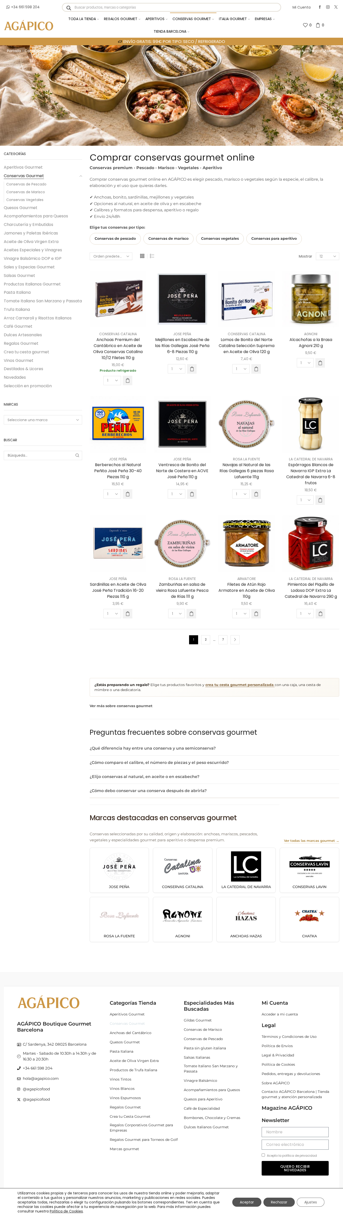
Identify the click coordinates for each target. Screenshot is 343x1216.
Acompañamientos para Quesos (36, 216)
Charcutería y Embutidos (28, 224)
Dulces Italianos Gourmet (206, 1127)
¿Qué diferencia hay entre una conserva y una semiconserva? (153, 748)
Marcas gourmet (124, 1149)
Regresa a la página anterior (311, 50)
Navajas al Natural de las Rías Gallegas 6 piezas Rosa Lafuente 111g (246, 471)
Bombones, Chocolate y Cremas (212, 1117)
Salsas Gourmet (19, 275)
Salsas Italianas (197, 1057)
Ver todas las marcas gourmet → (311, 841)
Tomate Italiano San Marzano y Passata (43, 301)
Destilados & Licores (23, 369)
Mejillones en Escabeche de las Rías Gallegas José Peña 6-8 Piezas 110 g (182, 346)
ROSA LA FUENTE (246, 459)
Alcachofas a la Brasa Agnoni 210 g (311, 343)
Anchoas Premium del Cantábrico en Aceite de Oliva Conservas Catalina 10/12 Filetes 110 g (118, 349)
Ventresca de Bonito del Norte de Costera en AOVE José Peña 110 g (182, 471)
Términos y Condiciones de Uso (289, 1036)
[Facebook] (320, 7)
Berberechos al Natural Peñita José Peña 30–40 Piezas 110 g (118, 471)
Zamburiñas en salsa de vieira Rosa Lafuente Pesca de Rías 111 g (182, 590)
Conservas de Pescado (26, 184)
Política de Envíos (277, 1046)
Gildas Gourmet (198, 1020)
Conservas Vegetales (24, 199)
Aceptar (247, 1202)
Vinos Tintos (120, 1079)
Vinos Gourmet (18, 360)
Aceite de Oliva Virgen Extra (31, 242)
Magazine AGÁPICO (287, 1108)
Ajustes (310, 1202)
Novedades (15, 377)
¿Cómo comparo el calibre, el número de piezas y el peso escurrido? (159, 762)
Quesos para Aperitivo (203, 1099)
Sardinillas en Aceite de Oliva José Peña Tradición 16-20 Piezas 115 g (118, 590)
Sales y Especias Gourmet (29, 267)
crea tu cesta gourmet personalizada (240, 685)
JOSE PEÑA (182, 333)
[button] (127, 380)
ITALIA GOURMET (233, 18)
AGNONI (310, 333)
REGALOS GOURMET (120, 18)
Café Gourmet (18, 326)
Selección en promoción (28, 386)
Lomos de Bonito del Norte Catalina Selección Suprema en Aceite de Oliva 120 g (246, 346)
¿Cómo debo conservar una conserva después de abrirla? (148, 790)
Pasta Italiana (17, 292)
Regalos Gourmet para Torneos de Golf (144, 1139)
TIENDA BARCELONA (170, 31)
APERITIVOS (154, 18)
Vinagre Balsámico (200, 1080)
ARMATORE (246, 578)
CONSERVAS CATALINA (118, 333)
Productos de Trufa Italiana (133, 1070)
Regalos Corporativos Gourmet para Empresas (141, 1128)
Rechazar (279, 1202)
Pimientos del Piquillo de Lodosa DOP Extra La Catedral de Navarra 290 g (311, 590)
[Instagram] (328, 7)
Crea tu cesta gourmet (26, 352)
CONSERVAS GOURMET (192, 18)
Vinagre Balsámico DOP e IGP (33, 258)
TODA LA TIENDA (82, 18)
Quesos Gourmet (20, 208)
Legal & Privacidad (278, 1055)
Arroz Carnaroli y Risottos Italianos (38, 318)
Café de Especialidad (202, 1108)
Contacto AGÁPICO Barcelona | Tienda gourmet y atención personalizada (295, 1094)
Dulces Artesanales (23, 335)
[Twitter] (336, 7)
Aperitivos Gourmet (23, 167)
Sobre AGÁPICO (276, 1083)
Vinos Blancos (122, 1088)
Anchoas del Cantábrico (130, 1033)
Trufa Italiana (17, 309)
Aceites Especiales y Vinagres (33, 250)
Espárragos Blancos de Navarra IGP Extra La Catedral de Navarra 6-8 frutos (310, 474)
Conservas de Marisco (25, 191)
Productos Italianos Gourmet (32, 284)
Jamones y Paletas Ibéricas (31, 233)
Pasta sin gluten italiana (205, 1048)
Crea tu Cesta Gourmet (130, 1116)
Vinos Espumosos (125, 1098)
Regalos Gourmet (21, 343)
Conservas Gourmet (24, 176)
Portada (14, 50)
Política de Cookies (278, 1064)
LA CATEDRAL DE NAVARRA (311, 459)
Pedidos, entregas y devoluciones (291, 1074)
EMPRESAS (263, 18)
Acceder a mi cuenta (280, 1014)
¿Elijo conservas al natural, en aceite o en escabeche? (144, 776)
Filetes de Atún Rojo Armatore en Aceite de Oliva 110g (246, 590)
